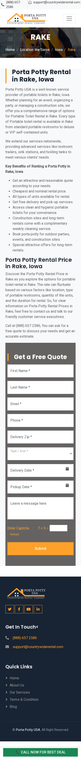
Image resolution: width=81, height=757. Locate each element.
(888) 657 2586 (25, 638)
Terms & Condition (24, 699)
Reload (13, 534)
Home (10, 50)
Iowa (59, 50)
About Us (17, 685)
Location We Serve (35, 50)
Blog (13, 707)
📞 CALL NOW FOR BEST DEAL (41, 752)
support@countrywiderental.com (56, 2)
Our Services (20, 692)
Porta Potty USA (28, 730)
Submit (40, 548)
